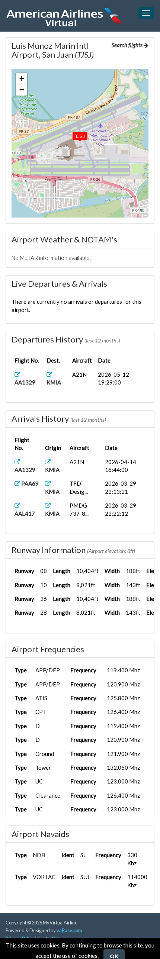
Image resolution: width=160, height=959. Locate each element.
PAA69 (29, 483)
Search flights (128, 45)
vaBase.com (69, 930)
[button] (75, 134)
